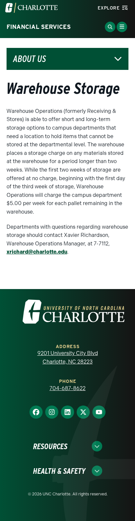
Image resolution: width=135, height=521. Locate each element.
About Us (29, 59)
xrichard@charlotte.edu (37, 252)
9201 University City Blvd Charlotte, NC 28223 (67, 357)
